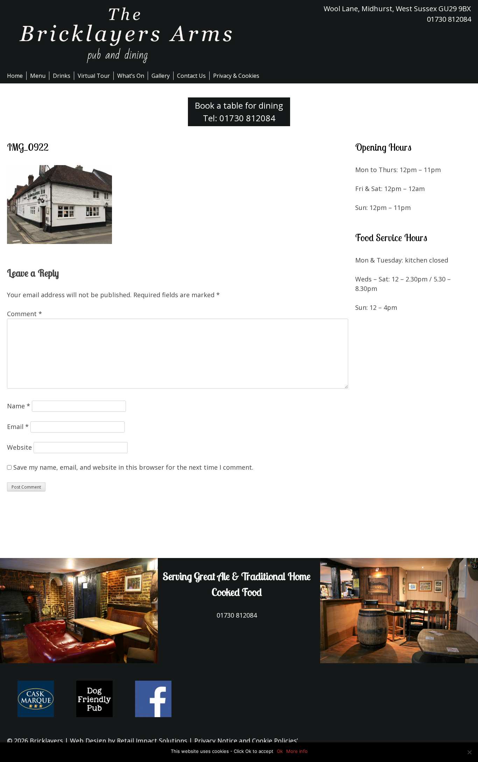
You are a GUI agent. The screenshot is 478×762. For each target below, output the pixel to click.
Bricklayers (46, 740)
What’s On (130, 76)
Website (19, 447)
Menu (37, 76)
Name (18, 406)
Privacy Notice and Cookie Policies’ (245, 740)
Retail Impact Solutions (152, 740)
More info (297, 751)
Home (15, 76)
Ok (280, 751)
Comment (24, 313)
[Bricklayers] (123, 35)
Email (18, 426)
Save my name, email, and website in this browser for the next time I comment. (133, 467)
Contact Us (191, 76)
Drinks (61, 76)
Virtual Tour (94, 76)
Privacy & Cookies (236, 76)
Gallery (161, 76)
